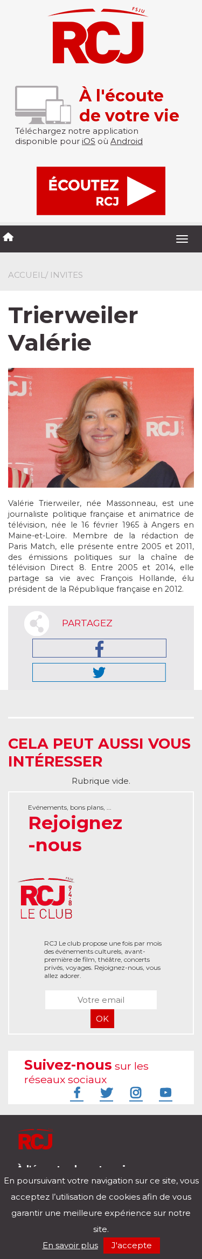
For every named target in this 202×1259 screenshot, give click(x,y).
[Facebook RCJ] (75, 1092)
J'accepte (132, 1245)
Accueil (26, 275)
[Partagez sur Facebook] (99, 648)
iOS (88, 141)
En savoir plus (70, 1245)
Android (126, 141)
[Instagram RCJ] (134, 1092)
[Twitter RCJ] (105, 1092)
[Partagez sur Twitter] (99, 672)
